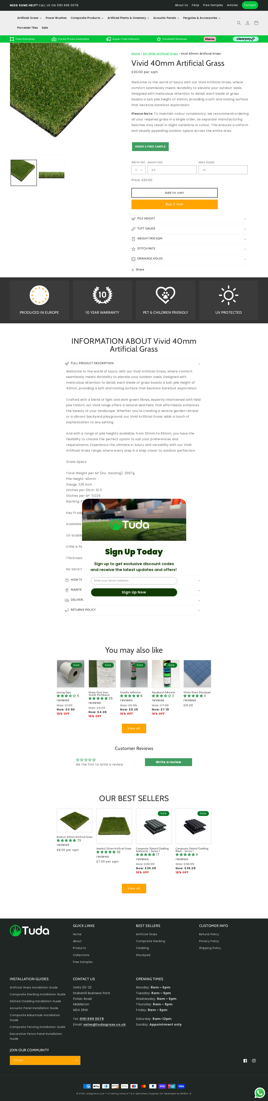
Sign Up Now (134, 592)
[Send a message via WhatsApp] (260, 1093)
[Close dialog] (181, 504)
